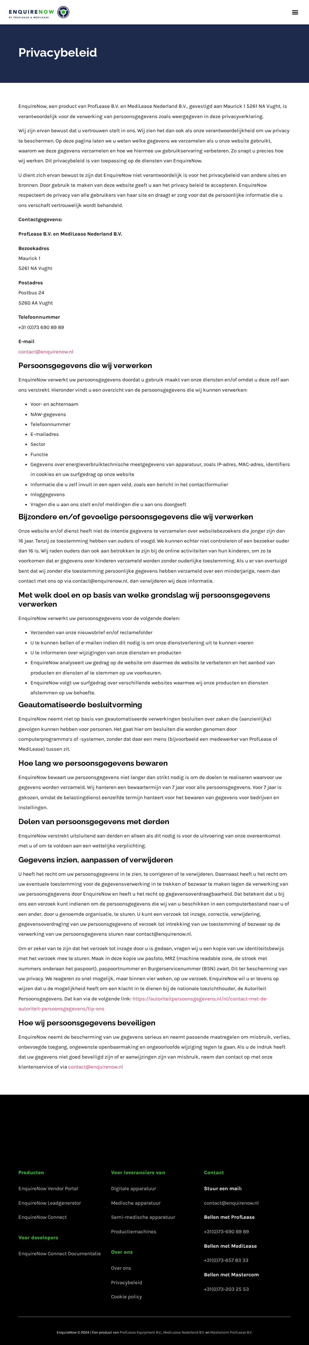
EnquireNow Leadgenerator (49, 1203)
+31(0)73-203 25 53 (226, 1289)
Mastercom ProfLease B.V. (231, 1332)
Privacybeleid (126, 1282)
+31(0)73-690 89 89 (226, 1231)
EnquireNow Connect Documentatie (59, 1253)
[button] (295, 12)
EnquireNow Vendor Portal (48, 1188)
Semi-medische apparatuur (143, 1217)
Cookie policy (126, 1296)
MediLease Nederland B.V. (184, 1332)
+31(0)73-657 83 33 (226, 1260)
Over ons (121, 1268)
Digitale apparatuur (133, 1188)
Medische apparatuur (136, 1203)
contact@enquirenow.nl (45, 352)
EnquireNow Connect (42, 1217)
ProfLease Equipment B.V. (140, 1332)
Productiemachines (133, 1231)
